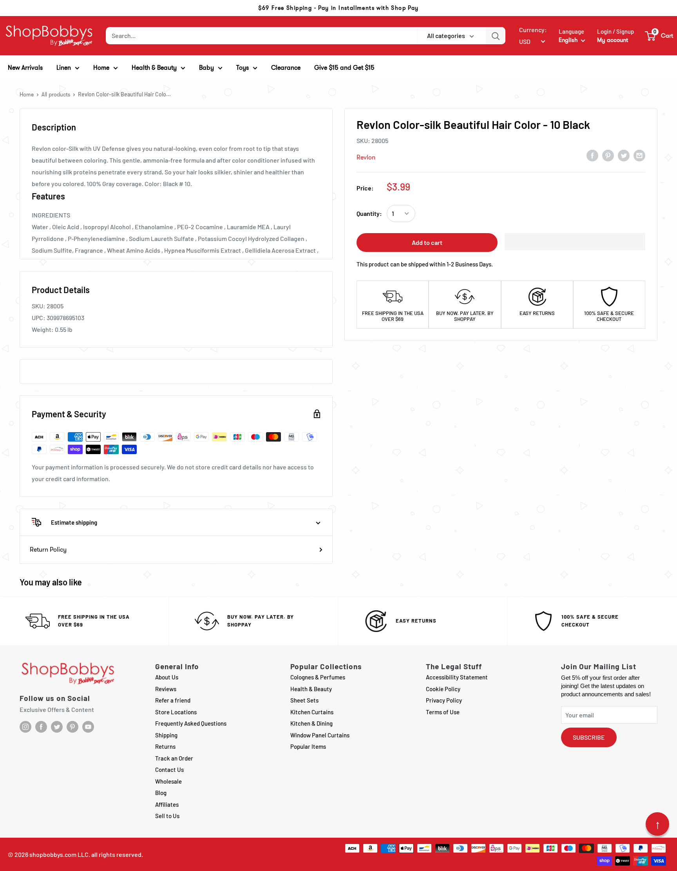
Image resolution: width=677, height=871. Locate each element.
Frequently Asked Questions (190, 723)
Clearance (285, 67)
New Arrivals (25, 67)
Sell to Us (167, 815)
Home (27, 94)
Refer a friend (172, 700)
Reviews (165, 688)
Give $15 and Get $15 (344, 67)
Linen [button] (63, 67)
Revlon (366, 157)
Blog (161, 792)
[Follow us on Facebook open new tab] (41, 727)
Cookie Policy (443, 688)
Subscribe (589, 737)
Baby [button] (206, 67)
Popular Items (308, 746)
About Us (166, 677)
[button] (659, 35)
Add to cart (427, 242)
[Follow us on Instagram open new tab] (25, 727)
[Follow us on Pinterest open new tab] (72, 727)
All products (56, 94)
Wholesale (168, 781)
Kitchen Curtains (311, 711)
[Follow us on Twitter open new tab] (57, 727)
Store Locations (176, 711)
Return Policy (48, 549)
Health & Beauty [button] (154, 67)
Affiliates (167, 804)
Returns (165, 746)
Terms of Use (443, 711)
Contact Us (169, 769)
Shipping (166, 735)
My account (612, 40)
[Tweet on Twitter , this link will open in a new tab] (624, 155)
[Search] (495, 35)
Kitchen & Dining (311, 723)
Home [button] (101, 67)
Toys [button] (242, 67)
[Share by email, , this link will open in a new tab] (639, 155)
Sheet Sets (304, 700)
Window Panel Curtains (319, 735)
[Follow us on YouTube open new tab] (88, 727)
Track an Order (174, 758)
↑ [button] (658, 824)
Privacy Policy (444, 700)
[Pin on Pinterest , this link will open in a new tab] (608, 155)
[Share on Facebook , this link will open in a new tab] (592, 155)
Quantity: (369, 213)
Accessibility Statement (457, 677)
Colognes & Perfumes (317, 677)
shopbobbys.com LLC (59, 854)
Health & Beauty (311, 688)
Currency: (533, 29)
